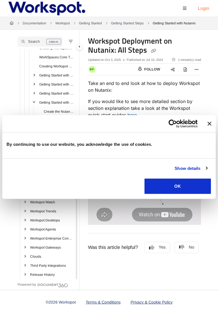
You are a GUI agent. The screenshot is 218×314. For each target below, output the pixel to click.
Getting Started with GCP (56, 84)
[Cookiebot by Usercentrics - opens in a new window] (173, 123)
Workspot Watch (42, 202)
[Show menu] (184, 8)
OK (177, 186)
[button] (40, 42)
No (191, 247)
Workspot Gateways (45, 247)
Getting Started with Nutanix (174, 23)
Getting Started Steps (127, 23)
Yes (162, 247)
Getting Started (90, 23)
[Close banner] (209, 123)
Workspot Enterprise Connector (52, 238)
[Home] (47, 8)
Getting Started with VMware (56, 93)
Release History (42, 275)
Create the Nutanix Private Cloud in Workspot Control (59, 112)
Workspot (62, 23)
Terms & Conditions (103, 302)
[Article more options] (196, 69)
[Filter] (70, 41)
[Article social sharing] (172, 69)
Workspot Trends (43, 211)
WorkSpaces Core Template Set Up (56, 57)
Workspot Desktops (45, 220)
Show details (187, 168)
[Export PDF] (185, 69)
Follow (151, 69)
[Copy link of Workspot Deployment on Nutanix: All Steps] (153, 50)
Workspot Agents (43, 229)
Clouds (35, 257)
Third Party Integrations (48, 266)
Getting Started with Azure (56, 75)
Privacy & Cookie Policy (152, 302)
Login (203, 8)
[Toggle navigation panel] (79, 46)
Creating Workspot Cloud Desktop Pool (56, 66)
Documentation (34, 23)
